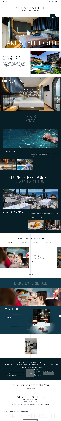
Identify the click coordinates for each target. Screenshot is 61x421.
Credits (57, 411)
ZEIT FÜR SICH (33, 156)
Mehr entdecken (30, 99)
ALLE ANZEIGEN (30, 107)
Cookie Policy (11, 411)
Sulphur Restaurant (27, 404)
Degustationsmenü (49, 242)
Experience (42, 404)
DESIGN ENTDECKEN (15, 70)
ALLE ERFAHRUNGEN (30, 329)
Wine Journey (11, 242)
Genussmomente (35, 404)
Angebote (47, 404)
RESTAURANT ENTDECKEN (36, 217)
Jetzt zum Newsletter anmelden (30, 388)
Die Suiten (14, 404)
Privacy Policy (5, 411)
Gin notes (24, 242)
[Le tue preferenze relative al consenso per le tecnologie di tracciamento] (60, 316)
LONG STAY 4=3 (36, 242)
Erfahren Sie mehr (9, 317)
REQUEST (51, 1)
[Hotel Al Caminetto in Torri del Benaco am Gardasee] (45, 62)
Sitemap (17, 411)
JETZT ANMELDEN (48, 373)
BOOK (56, 1)
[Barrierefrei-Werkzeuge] (1, 45)
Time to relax (19, 404)
